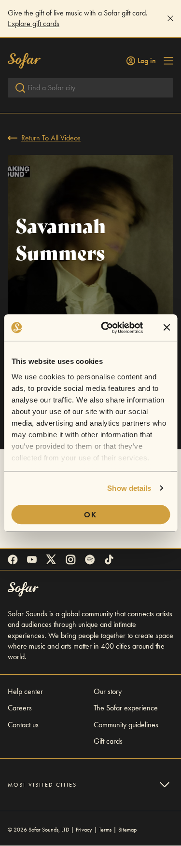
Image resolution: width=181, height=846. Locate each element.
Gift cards (108, 741)
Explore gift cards (33, 23)
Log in (147, 61)
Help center (25, 691)
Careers (20, 708)
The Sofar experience (126, 708)
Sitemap (127, 829)
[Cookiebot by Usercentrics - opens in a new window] (106, 327)
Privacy (84, 829)
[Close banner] (166, 327)
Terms (105, 829)
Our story (108, 691)
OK (90, 515)
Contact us (23, 725)
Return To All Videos (51, 138)
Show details (129, 488)
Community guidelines (126, 725)
